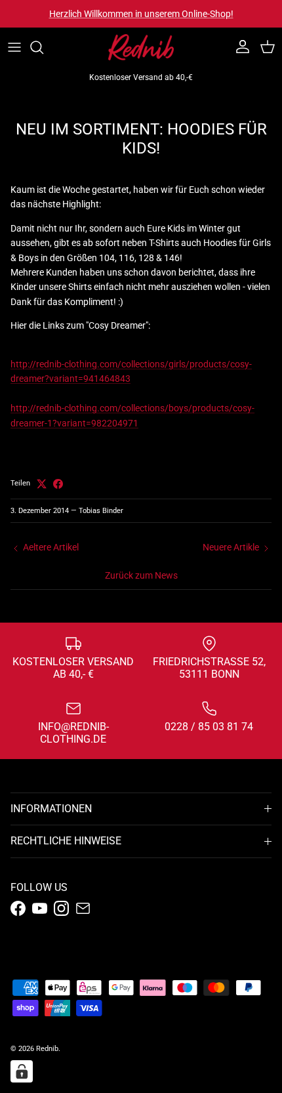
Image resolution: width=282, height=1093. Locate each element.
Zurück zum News (141, 575)
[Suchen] (43, 47)
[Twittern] (42, 484)
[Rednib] (141, 47)
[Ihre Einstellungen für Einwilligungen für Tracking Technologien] (21, 1071)
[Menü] (14, 47)
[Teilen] (58, 484)
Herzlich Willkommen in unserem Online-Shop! (141, 14)
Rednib (47, 1048)
